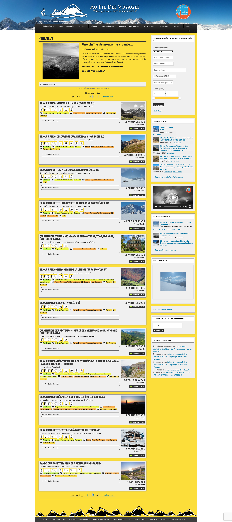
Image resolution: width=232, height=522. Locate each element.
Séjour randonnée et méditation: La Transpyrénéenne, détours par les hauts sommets (176, 243)
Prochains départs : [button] (50, 84)
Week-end (77, 180)
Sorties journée (68, 473)
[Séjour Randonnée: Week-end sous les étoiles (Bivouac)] (133, 413)
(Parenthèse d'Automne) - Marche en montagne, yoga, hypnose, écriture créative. (77, 237)
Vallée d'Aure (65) (46, 409)
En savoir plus (138, 128)
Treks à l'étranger (61, 374)
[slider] (153, 98)
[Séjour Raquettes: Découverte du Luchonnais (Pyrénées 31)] (133, 219)
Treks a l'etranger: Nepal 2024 (178, 370)
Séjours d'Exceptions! (106, 279)
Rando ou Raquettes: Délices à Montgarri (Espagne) (70, 463)
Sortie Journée (84, 519)
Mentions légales (118, 519)
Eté (114, 113)
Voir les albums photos (163, 309)
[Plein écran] (190, 206)
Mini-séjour (80, 279)
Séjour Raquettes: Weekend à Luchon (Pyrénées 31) (69, 170)
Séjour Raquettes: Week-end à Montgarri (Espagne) (70, 430)
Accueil (39, 21)
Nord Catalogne (52, 215)
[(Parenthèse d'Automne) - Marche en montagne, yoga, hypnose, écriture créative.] (133, 252)
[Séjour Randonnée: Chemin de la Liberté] (133, 286)
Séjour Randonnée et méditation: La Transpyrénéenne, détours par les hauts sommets (176, 167)
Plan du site (55, 519)
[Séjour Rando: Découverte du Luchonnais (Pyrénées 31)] (133, 153)
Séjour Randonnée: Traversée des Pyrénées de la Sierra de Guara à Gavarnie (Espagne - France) (79, 362)
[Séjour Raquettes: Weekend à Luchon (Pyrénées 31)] (133, 186)
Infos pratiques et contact (137, 519)
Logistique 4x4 (45, 282)
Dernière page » (108, 96)
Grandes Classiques (68, 279)
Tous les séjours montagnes (165, 250)
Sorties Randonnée (81, 473)
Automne (109, 113)
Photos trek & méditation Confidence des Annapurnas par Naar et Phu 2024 (172, 348)
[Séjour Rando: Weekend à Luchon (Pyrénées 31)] (133, 119)
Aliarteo (161, 519)
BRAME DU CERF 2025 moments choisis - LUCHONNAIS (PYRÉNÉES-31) (176, 139)
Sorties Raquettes (94, 473)
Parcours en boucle (91, 279)
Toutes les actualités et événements (169, 177)
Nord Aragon (85, 376)
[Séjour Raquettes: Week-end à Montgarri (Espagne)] (133, 446)
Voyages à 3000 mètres (48, 376)
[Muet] (186, 206)
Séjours (45, 113)
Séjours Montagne (69, 519)
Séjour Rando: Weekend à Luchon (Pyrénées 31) (67, 103)
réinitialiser (157, 111)
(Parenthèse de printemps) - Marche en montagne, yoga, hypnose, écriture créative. (78, 332)
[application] (173, 197)
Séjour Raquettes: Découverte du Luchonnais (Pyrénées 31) (74, 203)
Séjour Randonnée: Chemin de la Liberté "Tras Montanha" (73, 269)
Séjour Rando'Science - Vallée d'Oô (60, 303)
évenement (177, 171)
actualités (157, 134)
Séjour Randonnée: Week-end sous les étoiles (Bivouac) (72, 397)
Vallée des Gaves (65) (97, 376)
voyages (47, 21)
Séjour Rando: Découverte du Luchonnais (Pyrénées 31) (72, 136)
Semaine (65, 113)
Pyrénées (82, 113)
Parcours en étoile (55, 113)
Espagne (43, 215)
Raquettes (46, 180)
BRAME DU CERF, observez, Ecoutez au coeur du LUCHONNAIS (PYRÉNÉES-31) (176, 158)
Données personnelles (101, 519)
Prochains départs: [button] (52, 121)
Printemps (43, 116)
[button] (173, 197)
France (54, 21)
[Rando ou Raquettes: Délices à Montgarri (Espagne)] (133, 479)
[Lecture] (156, 206)
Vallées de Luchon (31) (94, 113)
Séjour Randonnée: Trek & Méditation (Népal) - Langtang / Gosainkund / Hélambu (170, 356)
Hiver (45, 182)
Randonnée (47, 146)
